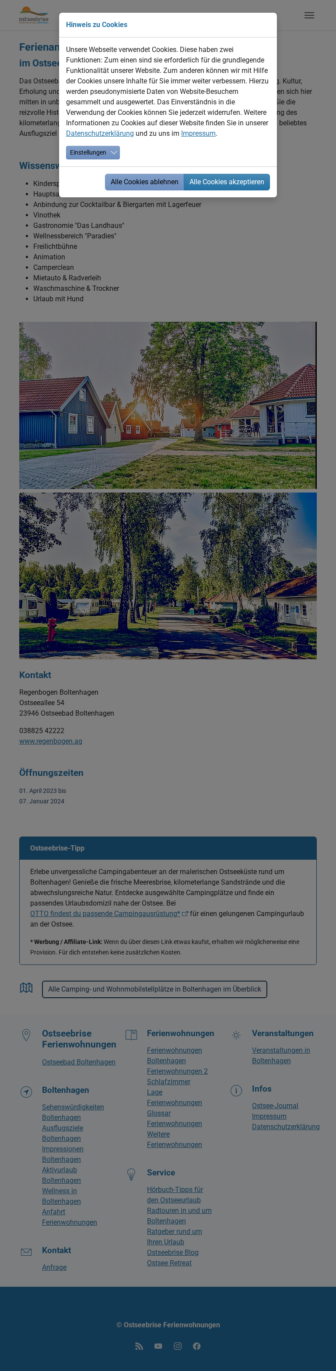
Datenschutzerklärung (100, 133)
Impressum (198, 133)
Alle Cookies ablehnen (144, 182)
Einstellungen (88, 152)
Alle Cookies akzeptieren (226, 182)
